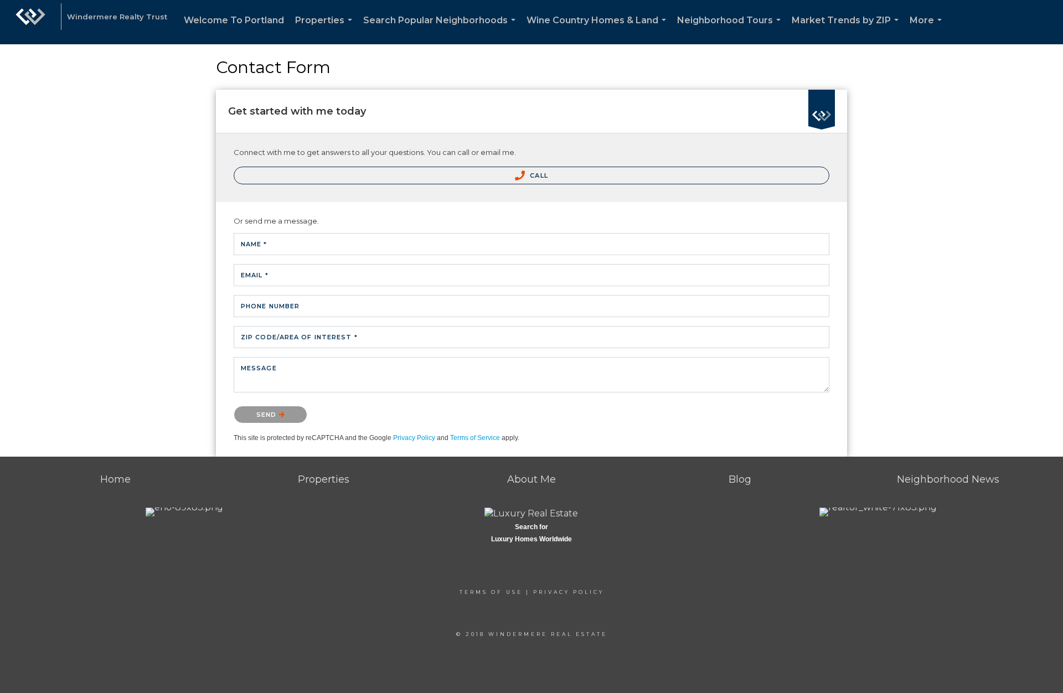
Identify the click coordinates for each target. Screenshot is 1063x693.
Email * (255, 275)
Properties (326, 29)
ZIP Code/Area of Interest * (299, 337)
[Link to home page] (30, 22)
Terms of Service (475, 438)
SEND (267, 414)
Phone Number (270, 306)
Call (538, 175)
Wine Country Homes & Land (598, 29)
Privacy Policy (414, 438)
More (928, 29)
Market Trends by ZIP (847, 29)
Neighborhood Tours (731, 29)
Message (259, 368)
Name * (254, 244)
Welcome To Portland (234, 20)
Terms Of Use (491, 592)
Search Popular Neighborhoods (441, 29)
